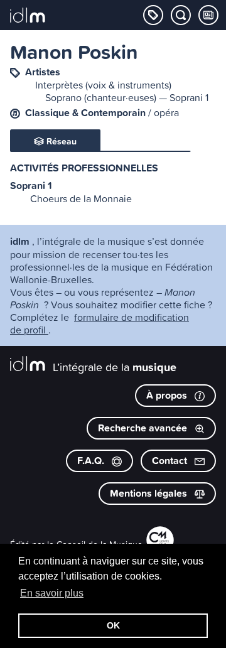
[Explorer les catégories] (153, 15)
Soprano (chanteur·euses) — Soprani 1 (126, 97)
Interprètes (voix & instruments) (103, 85)
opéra (166, 112)
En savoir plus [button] (51, 593)
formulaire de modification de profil (99, 323)
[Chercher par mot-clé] (181, 15)
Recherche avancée (144, 428)
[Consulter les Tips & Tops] (208, 15)
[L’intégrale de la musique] (27, 16)
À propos (168, 395)
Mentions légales (150, 493)
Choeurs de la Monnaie (81, 198)
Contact (171, 460)
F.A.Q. (92, 460)
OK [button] (113, 625)
